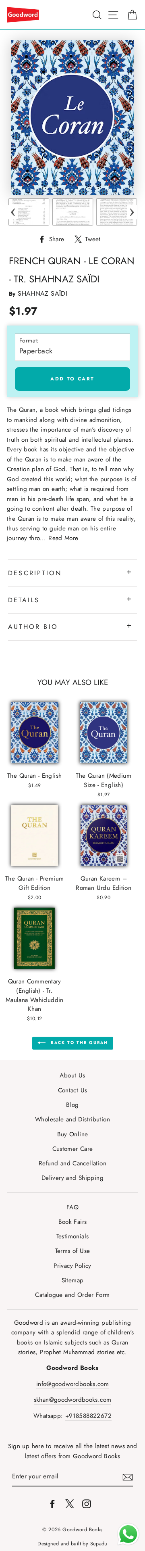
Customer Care (72, 1148)
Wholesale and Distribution (72, 1119)
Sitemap (73, 1280)
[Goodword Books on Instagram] (86, 1503)
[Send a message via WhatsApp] (128, 1534)
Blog (72, 1104)
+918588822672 (88, 1415)
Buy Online (72, 1134)
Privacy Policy (72, 1265)
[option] (29, 212)
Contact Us (72, 1090)
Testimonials (72, 1236)
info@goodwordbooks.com (72, 1384)
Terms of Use (72, 1250)
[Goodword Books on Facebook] (52, 1503)
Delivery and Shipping (72, 1177)
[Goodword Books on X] (69, 1503)
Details (23, 600)
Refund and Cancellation (72, 1163)
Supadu (99, 1543)
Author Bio (33, 626)
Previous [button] (13, 212)
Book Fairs (72, 1221)
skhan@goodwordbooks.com (73, 1399)
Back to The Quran (78, 1043)
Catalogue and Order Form (72, 1294)
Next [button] (132, 212)
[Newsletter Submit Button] (127, 1477)
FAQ (72, 1207)
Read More (63, 538)
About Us (72, 1075)
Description (35, 573)
